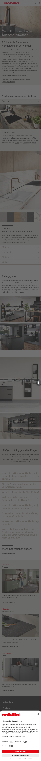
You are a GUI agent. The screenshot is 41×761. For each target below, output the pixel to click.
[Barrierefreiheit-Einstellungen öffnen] (39, 383)
